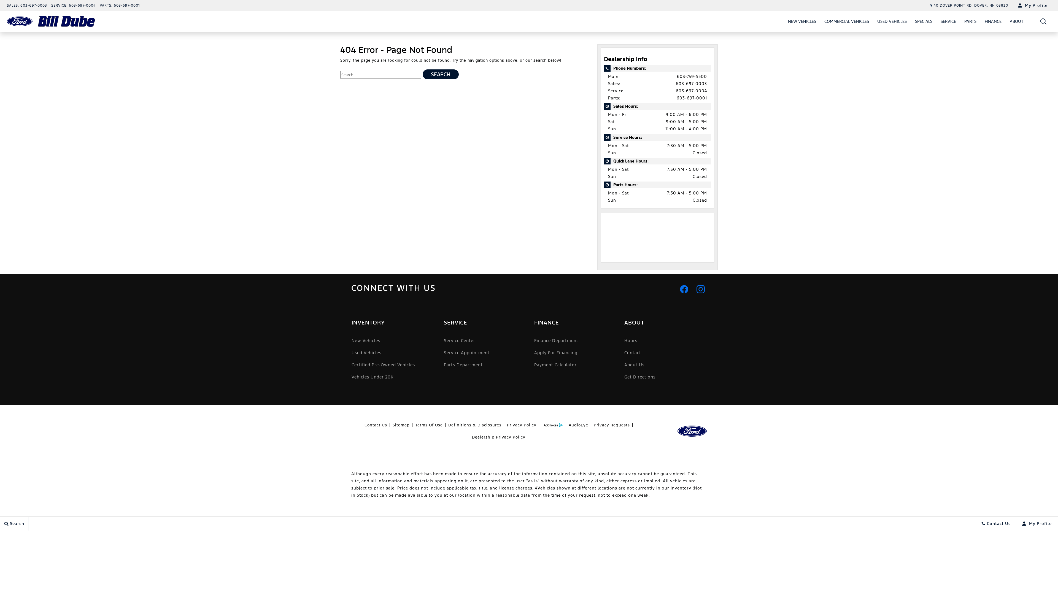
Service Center (459, 340)
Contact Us (376, 425)
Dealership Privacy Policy (498, 437)
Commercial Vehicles (846, 21)
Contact (632, 352)
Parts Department (463, 364)
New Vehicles (802, 21)
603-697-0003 (691, 83)
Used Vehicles (892, 21)
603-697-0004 (691, 90)
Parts (970, 21)
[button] (1043, 21)
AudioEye (578, 425)
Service (948, 21)
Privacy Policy (521, 425)
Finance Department (556, 340)
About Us (634, 364)
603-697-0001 (692, 98)
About (1017, 21)
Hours (630, 340)
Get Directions (639, 377)
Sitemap (401, 425)
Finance (993, 21)
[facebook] (684, 289)
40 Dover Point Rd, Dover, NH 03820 (971, 5)
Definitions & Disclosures (474, 425)
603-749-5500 (692, 76)
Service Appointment (467, 352)
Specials (923, 21)
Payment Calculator (555, 364)
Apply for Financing (555, 352)
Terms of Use (429, 425)
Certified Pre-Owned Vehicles (383, 364)
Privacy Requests (612, 425)
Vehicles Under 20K (372, 377)
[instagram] (701, 289)
